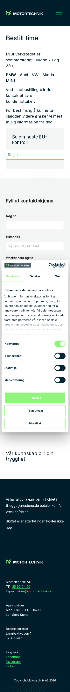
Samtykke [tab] (12, 276)
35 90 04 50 (21, 586)
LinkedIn (12, 666)
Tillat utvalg (35, 410)
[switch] (60, 356)
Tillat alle (35, 397)
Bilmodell (13, 237)
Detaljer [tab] (35, 276)
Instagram (13, 661)
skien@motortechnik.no (34, 591)
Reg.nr (11, 216)
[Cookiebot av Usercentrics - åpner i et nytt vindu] (49, 265)
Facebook (13, 657)
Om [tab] (57, 276)
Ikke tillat (35, 423)
